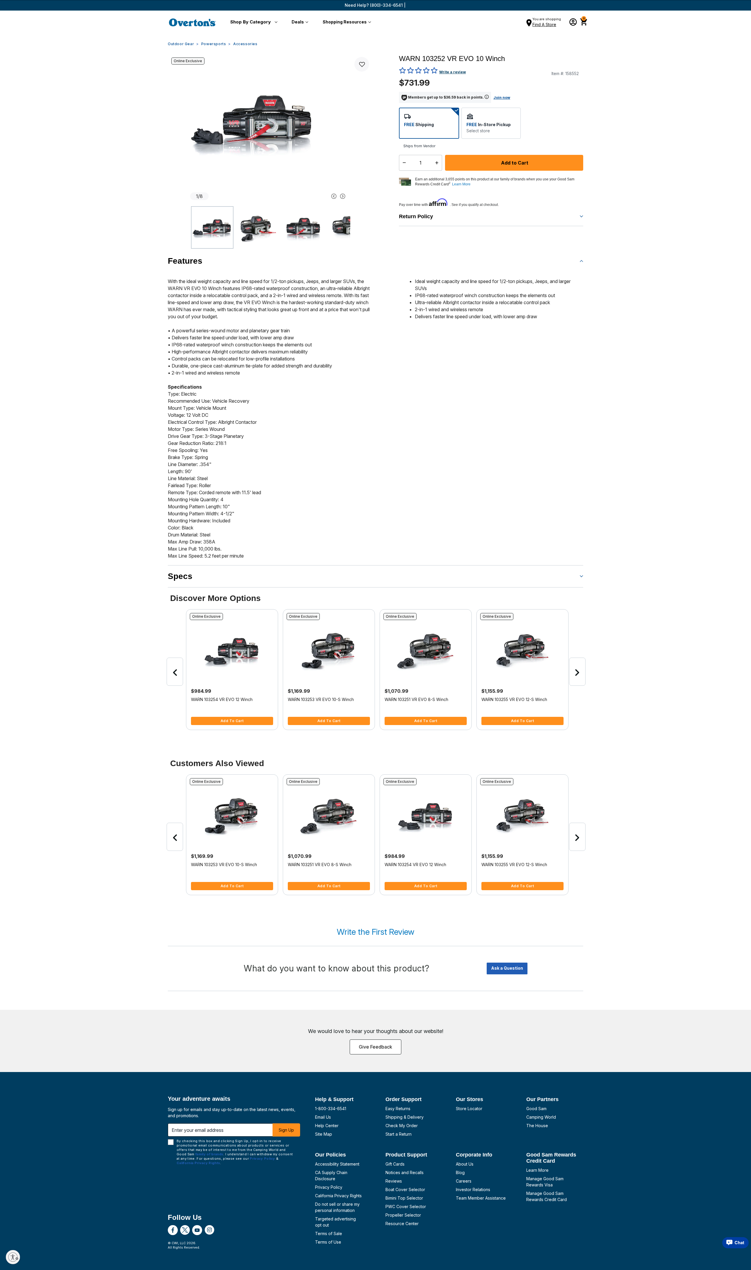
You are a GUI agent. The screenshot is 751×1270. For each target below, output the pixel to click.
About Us (464, 1163)
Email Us (323, 1117)
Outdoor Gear (181, 44)
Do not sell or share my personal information (337, 1207)
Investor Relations (473, 1189)
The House (537, 1125)
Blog (460, 1172)
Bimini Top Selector (404, 1198)
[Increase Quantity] (438, 162)
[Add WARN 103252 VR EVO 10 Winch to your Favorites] (361, 64)
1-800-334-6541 (330, 1108)
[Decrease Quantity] (403, 162)
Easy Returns (397, 1108)
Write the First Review (375, 932)
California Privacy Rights (338, 1195)
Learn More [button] (461, 184)
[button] (253, 22)
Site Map (323, 1134)
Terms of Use (328, 1241)
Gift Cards (395, 1163)
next (577, 672)
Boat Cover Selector (405, 1189)
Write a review (452, 72)
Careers (463, 1180)
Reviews (393, 1180)
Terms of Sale (328, 1233)
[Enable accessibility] (13, 1257)
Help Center (327, 1125)
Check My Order (401, 1125)
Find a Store (544, 24)
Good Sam (536, 1108)
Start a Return (398, 1134)
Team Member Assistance (481, 1198)
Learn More (537, 1170)
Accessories (245, 44)
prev (175, 672)
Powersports (213, 44)
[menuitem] (253, 22)
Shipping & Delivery (404, 1117)
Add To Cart (232, 721)
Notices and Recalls (404, 1172)
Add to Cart (514, 163)
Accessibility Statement (337, 1163)
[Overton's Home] (192, 22)
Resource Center (402, 1223)
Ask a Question (507, 968)
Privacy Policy (328, 1187)
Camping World (541, 1117)
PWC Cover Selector (405, 1206)
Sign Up (286, 1129)
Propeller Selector (403, 1215)
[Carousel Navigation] (312, 196)
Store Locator (469, 1108)
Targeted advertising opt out (335, 1221)
